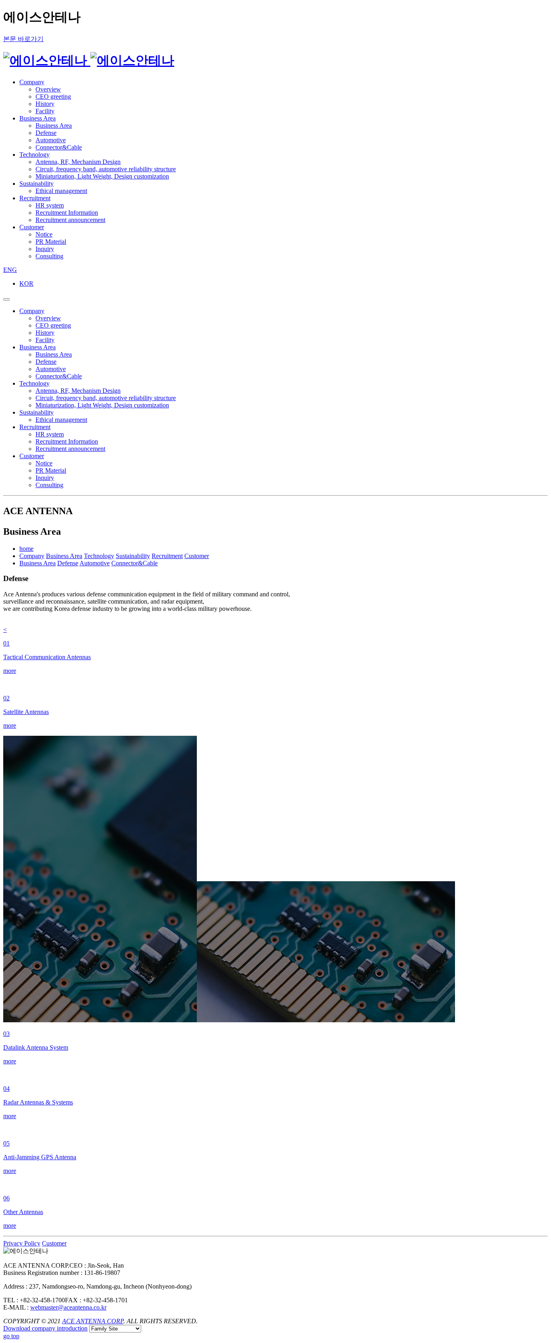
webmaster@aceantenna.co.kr (68, 1307)
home (26, 548)
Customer (54, 1243)
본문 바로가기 (23, 38)
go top (11, 1336)
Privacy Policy (21, 1243)
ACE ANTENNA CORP (92, 1321)
